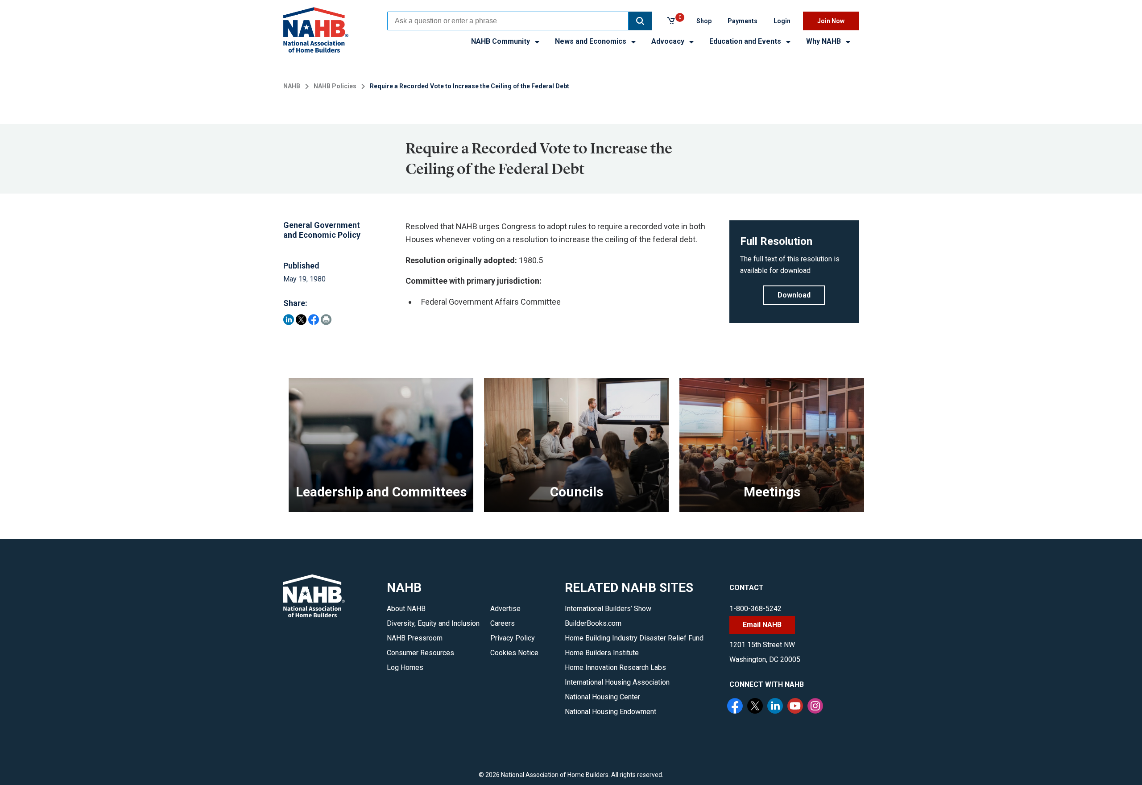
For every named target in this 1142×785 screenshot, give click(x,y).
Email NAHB (762, 624)
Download (794, 295)
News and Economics (591, 41)
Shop (704, 21)
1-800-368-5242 (755, 608)
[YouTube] (796, 707)
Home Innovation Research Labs (615, 667)
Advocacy (668, 41)
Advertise (505, 608)
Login (782, 21)
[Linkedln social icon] (776, 707)
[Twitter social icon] (756, 707)
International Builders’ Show (608, 608)
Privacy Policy (512, 638)
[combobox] (508, 21)
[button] (640, 21)
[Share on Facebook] (313, 319)
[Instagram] (816, 707)
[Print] (326, 319)
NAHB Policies (335, 86)
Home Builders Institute (602, 653)
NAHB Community (501, 41)
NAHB (291, 86)
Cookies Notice (514, 653)
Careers (502, 623)
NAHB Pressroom (415, 638)
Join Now (830, 21)
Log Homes (405, 667)
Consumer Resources (420, 653)
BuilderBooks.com (593, 623)
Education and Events (746, 41)
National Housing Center (602, 697)
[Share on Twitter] (301, 319)
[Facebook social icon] (736, 707)
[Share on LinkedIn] (288, 319)
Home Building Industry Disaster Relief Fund (634, 638)
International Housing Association (617, 682)
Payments (742, 21)
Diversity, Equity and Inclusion (433, 623)
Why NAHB (824, 41)
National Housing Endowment (610, 711)
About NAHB (406, 608)
